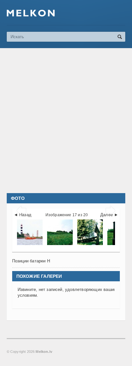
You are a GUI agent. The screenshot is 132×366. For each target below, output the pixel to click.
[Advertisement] (66, 121)
